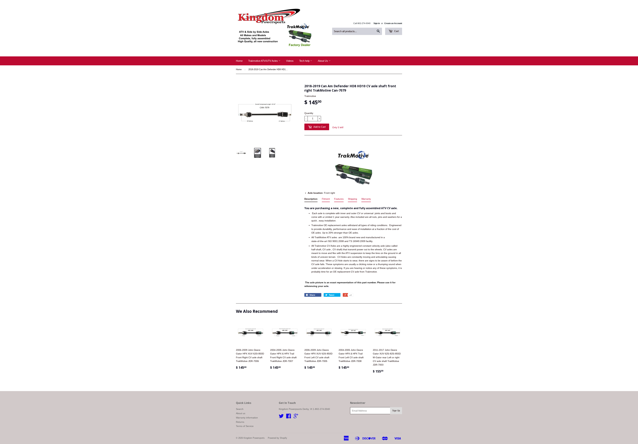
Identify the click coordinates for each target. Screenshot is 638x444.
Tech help (304, 60)
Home (239, 60)
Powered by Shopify (277, 438)
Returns (240, 422)
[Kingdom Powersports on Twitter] (281, 417)
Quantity (308, 113)
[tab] (311, 199)
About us (240, 413)
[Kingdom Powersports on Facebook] (288, 417)
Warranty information (247, 417)
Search (239, 409)
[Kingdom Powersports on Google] (295, 417)
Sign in (376, 23)
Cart (396, 31)
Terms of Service (245, 426)
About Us (323, 60)
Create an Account (393, 23)
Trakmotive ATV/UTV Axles (263, 60)
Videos (290, 60)
